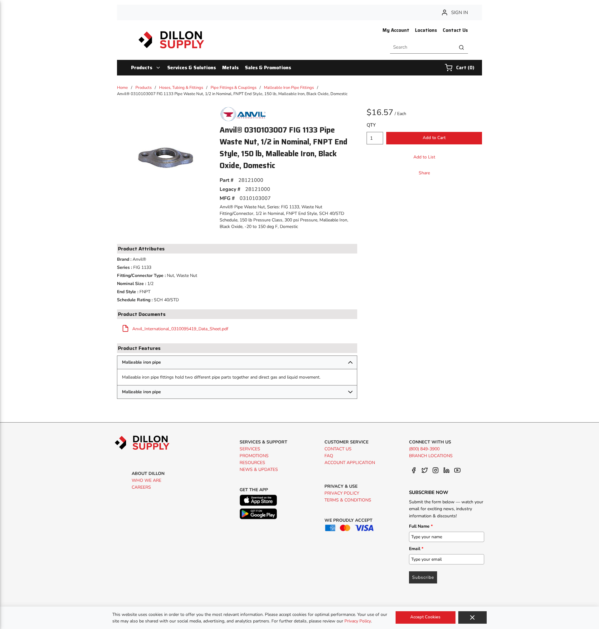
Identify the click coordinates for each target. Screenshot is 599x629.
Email (416, 549)
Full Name (421, 526)
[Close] (472, 617)
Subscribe (423, 577)
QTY (371, 125)
